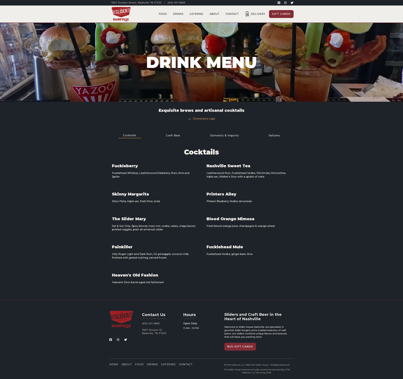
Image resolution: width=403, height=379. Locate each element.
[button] (255, 14)
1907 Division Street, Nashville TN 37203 (136, 2)
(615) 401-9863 (176, 2)
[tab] (129, 135)
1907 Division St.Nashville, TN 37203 (154, 332)
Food (163, 13)
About (214, 13)
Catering (196, 13)
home (113, 364)
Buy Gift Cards (240, 346)
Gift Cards (281, 13)
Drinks (178, 13)
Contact (232, 13)
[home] (121, 14)
